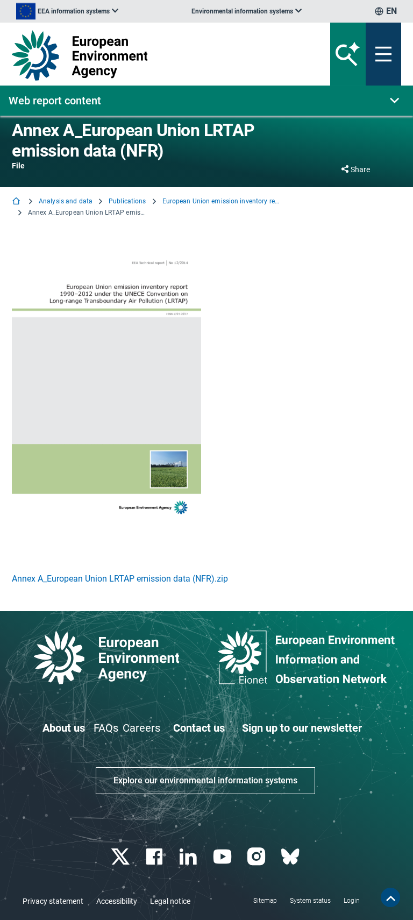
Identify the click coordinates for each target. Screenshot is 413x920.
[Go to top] (390, 897)
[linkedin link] (189, 857)
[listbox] (67, 11)
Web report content (55, 100)
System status (310, 900)
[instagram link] (257, 857)
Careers (141, 727)
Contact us (199, 727)
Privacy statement (53, 901)
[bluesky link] (291, 857)
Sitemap (265, 900)
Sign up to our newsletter (302, 727)
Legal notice (170, 901)
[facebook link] (155, 857)
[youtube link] (223, 857)
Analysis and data (65, 201)
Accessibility (116, 901)
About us (63, 727)
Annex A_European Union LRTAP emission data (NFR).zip (120, 579)
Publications (127, 201)
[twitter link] (121, 857)
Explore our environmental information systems (205, 780)
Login (352, 900)
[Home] (17, 202)
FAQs (106, 727)
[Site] (139, 55)
